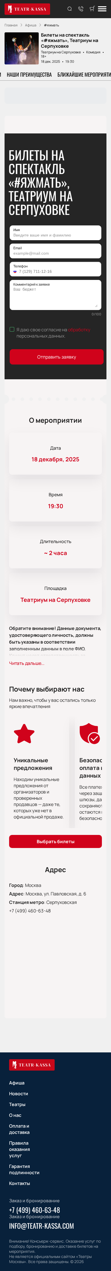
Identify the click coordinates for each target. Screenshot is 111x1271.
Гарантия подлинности (24, 1169)
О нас (15, 1115)
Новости (18, 1093)
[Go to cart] (92, 9)
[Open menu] (102, 9)
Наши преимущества (29, 74)
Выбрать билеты (56, 841)
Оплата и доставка (19, 1129)
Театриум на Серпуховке (61, 52)
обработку (79, 329)
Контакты (19, 1183)
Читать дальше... (26, 663)
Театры (17, 1104)
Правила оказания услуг (19, 1149)
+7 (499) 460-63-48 (30, 911)
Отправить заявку (56, 357)
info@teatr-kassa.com (41, 1226)
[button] (15, 271)
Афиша (16, 1083)
